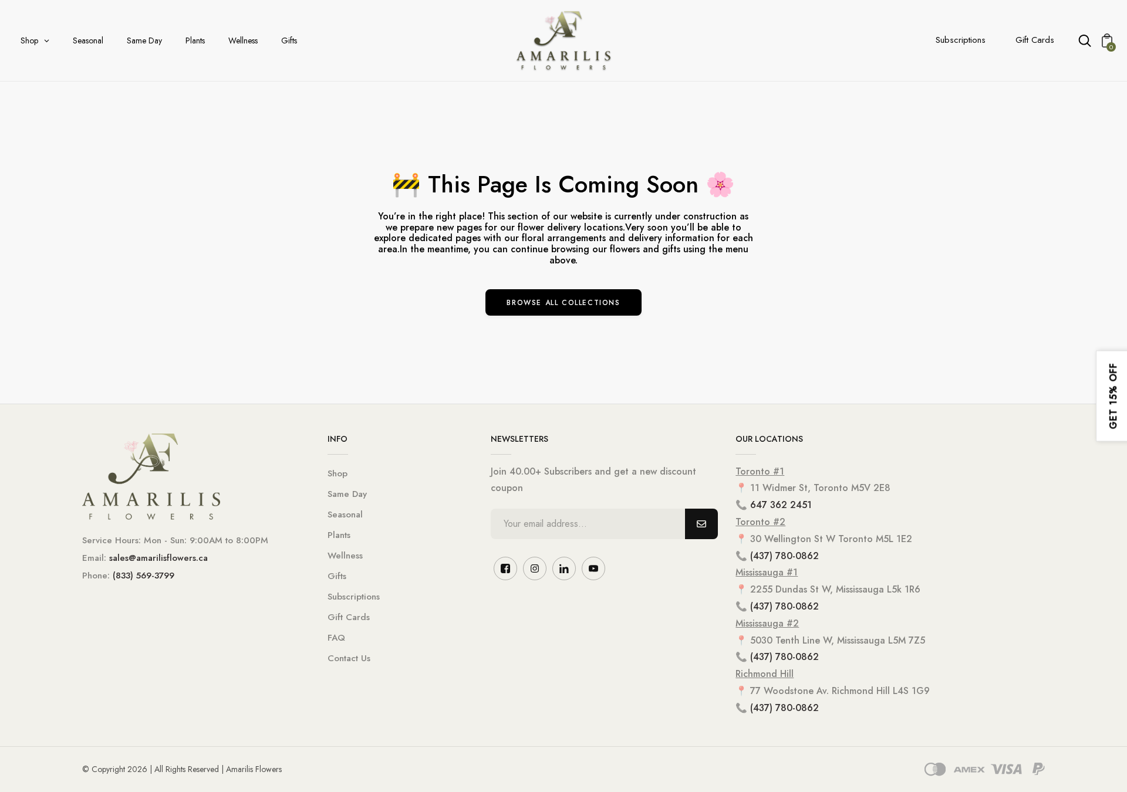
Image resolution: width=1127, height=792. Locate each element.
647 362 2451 (781, 505)
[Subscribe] (701, 524)
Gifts (337, 576)
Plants (339, 535)
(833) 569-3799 (143, 575)
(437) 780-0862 (784, 556)
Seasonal (345, 514)
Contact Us (349, 658)
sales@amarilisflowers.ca (158, 557)
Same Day (347, 494)
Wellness (345, 555)
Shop (337, 473)
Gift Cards (1034, 39)
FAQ (336, 637)
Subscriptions (961, 39)
